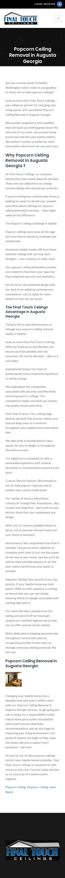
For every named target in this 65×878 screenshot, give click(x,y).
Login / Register (44, 4)
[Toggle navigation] (58, 18)
